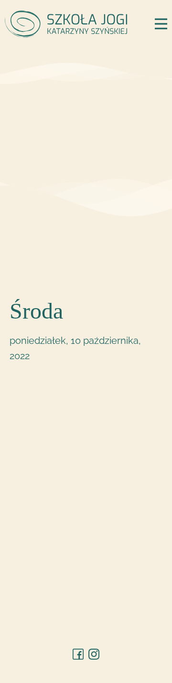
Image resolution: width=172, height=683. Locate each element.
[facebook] (78, 654)
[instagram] (93, 654)
